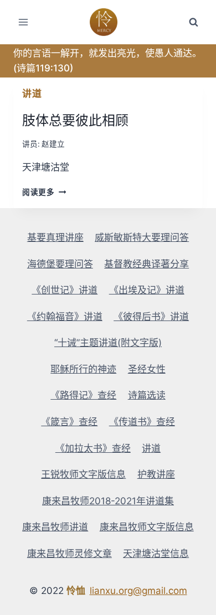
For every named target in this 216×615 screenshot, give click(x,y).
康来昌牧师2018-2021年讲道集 (108, 501)
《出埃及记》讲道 (146, 290)
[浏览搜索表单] (193, 22)
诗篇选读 (147, 395)
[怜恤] (108, 22)
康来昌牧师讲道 (55, 527)
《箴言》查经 (69, 421)
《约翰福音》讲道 (64, 316)
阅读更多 (42, 192)
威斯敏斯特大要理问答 (142, 237)
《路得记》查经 (83, 395)
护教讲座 (156, 474)
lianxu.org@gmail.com (138, 590)
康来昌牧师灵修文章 (69, 553)
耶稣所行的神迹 (83, 369)
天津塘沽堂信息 (156, 553)
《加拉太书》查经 (93, 448)
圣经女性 (147, 369)
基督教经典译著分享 (146, 264)
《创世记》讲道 (64, 290)
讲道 (32, 93)
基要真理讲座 (55, 237)
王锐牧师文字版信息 (83, 474)
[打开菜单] (23, 21)
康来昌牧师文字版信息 (147, 527)
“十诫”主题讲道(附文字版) (108, 342)
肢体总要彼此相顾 (75, 120)
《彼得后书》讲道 (151, 316)
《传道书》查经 (142, 421)
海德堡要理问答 (60, 264)
